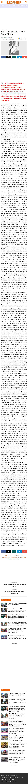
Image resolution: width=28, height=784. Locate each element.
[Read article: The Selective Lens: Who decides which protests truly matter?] (4, 605)
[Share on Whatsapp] (14, 57)
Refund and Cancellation (6, 777)
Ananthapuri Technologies (12, 781)
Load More (14, 643)
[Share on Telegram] (19, 57)
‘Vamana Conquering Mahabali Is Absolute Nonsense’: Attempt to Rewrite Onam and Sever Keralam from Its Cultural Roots (17, 617)
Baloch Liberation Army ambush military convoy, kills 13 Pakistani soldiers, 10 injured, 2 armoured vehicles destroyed (17, 760)
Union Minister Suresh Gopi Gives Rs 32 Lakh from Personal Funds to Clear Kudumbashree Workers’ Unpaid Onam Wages (18, 745)
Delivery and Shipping (18, 777)
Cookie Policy (14, 776)
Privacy (2, 776)
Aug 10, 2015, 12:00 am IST (9, 39)
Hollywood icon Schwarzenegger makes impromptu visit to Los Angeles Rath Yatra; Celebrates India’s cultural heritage (17, 753)
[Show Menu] (1, 2)
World (14, 6)
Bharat (8, 6)
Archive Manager (7, 38)
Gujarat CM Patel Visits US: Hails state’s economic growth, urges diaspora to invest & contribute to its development (17, 638)
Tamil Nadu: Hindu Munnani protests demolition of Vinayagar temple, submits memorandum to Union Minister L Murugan (17, 631)
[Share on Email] (24, 57)
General (6, 29)
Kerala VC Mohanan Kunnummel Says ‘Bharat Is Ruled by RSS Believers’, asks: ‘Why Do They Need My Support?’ (17, 624)
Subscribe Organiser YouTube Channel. (14, 556)
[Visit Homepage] (14, 2)
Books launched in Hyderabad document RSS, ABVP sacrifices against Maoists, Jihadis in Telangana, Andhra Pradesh (16, 738)
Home (2, 6)
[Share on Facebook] (3, 57)
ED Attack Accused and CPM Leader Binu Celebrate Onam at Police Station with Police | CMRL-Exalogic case (17, 610)
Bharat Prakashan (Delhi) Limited (8, 779)
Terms (7, 776)
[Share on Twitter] (8, 57)
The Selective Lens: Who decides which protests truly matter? (17, 604)
